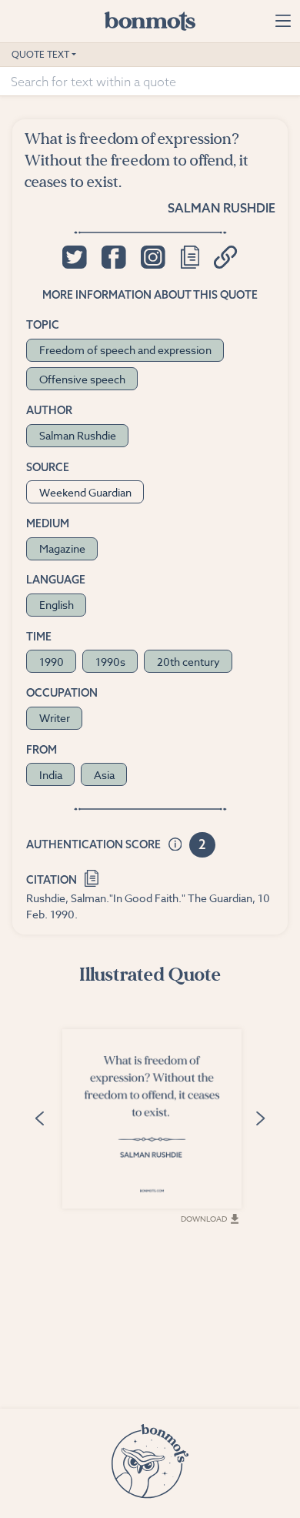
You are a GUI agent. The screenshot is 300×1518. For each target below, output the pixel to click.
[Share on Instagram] (153, 257)
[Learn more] (175, 845)
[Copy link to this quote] (226, 257)
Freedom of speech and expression (125, 350)
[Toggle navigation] (282, 20)
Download (204, 1218)
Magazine (62, 548)
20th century (188, 661)
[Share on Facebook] (113, 257)
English (56, 604)
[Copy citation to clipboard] (92, 877)
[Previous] (40, 1117)
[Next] (260, 1117)
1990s (110, 661)
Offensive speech (82, 379)
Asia (104, 774)
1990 (51, 661)
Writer (54, 718)
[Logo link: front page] (150, 21)
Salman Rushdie (221, 208)
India (50, 774)
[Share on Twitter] (74, 257)
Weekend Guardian (85, 492)
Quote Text (40, 54)
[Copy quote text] (190, 257)
